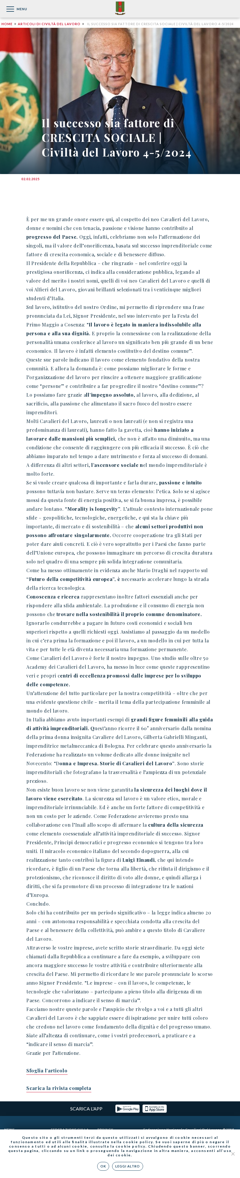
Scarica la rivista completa (58, 1088)
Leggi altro (127, 1166)
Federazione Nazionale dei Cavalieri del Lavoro (120, 8)
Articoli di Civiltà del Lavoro (49, 24)
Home (7, 24)
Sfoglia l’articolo (47, 1070)
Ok (103, 1166)
